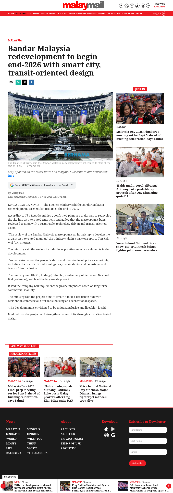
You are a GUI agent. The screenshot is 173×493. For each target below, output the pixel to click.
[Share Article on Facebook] (31, 83)
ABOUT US (68, 434)
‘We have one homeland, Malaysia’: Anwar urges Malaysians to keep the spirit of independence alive (149, 488)
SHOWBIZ (81, 13)
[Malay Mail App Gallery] (106, 437)
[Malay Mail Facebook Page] (121, 5)
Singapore (14, 434)
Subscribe (137, 463)
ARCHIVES (68, 429)
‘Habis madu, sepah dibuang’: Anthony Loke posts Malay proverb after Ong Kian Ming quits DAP (58, 393)
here (11, 175)
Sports (32, 448)
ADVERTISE (68, 448)
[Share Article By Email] (11, 83)
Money (11, 443)
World (11, 438)
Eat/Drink (13, 453)
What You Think (133, 13)
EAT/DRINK (69, 13)
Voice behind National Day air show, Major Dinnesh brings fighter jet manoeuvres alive (95, 393)
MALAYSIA (20, 13)
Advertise (159, 6)
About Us (160, 4)
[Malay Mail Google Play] (113, 431)
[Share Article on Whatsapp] (18, 83)
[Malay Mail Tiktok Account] (137, 5)
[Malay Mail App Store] (106, 431)
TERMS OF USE (71, 443)
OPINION (91, 13)
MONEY (44, 13)
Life (16, 482)
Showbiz (34, 429)
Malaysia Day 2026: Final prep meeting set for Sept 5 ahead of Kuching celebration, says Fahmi (24, 393)
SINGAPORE (33, 13)
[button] (72, 185)
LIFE (60, 13)
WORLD (53, 13)
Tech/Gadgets (37, 453)
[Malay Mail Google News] (113, 437)
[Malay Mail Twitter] (126, 5)
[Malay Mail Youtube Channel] (142, 5)
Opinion (33, 434)
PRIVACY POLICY (72, 438)
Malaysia (77, 482)
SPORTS (101, 13)
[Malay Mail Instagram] (132, 5)
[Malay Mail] (83, 9)
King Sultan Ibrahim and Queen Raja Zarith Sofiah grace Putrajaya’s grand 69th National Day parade (91, 488)
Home (11, 13)
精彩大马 (157, 13)
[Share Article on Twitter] (24, 83)
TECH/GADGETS (114, 13)
